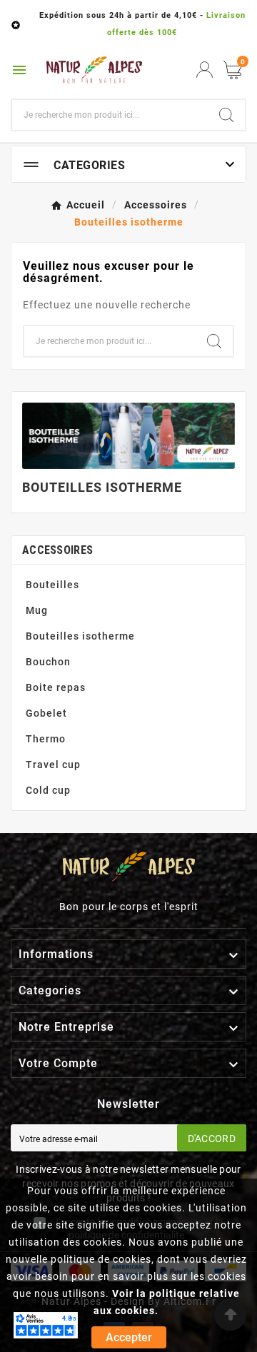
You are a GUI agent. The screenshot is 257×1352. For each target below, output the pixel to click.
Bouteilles (52, 584)
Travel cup (53, 764)
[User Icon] (204, 69)
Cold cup (48, 790)
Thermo (46, 739)
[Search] (226, 115)
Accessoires (57, 550)
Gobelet (46, 713)
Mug (37, 610)
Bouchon (48, 661)
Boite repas (56, 687)
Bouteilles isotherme (80, 636)
